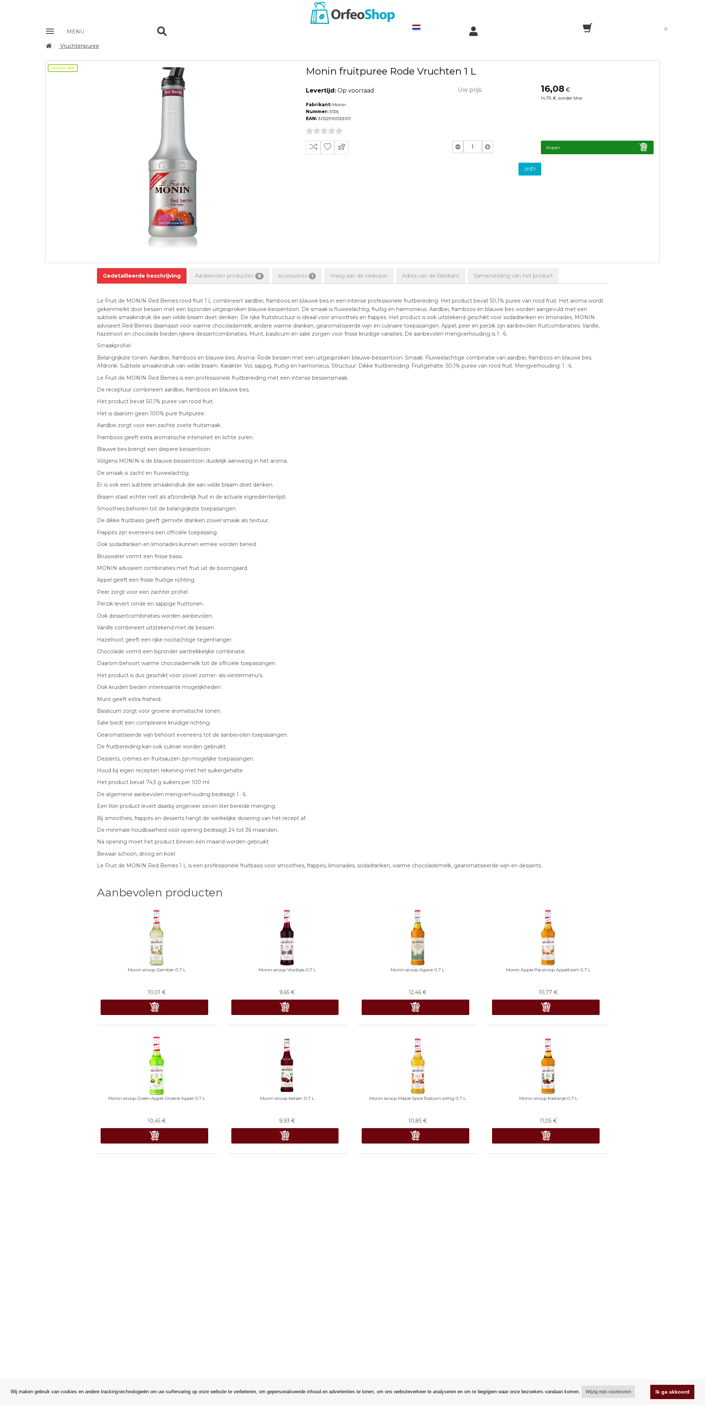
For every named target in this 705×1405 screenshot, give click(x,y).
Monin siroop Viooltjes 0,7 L (287, 969)
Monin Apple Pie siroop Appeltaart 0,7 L (548, 969)
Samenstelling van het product (513, 275)
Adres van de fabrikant (430, 275)
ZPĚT (530, 169)
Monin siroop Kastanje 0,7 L (548, 1098)
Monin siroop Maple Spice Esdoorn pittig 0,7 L (417, 1098)
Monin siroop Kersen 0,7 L (287, 1098)
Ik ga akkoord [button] (672, 1392)
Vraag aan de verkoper (359, 275)
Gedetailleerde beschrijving (142, 275)
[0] (581, 30)
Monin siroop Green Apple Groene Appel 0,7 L (156, 1098)
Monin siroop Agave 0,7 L (418, 969)
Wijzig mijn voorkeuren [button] (608, 1391)
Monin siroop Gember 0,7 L (157, 969)
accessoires (295, 275)
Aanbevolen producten (228, 275)
